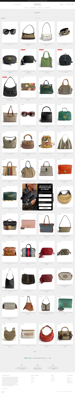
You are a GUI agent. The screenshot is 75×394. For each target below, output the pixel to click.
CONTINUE (45, 208)
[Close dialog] (51, 185)
